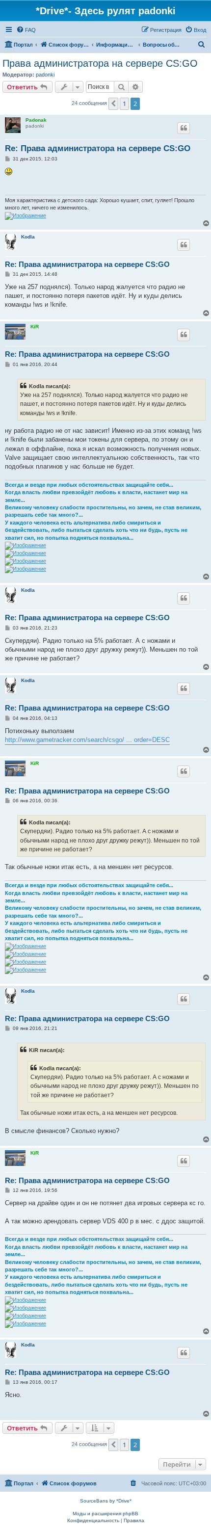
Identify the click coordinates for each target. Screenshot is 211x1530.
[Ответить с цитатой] (183, 128)
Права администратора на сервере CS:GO (100, 63)
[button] (113, 103)
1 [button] (124, 103)
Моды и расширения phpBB (105, 1513)
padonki (45, 75)
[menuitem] (26, 30)
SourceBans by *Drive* (106, 1501)
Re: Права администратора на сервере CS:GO (97, 148)
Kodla (28, 236)
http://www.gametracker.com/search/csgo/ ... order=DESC (87, 739)
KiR (34, 326)
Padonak (36, 120)
